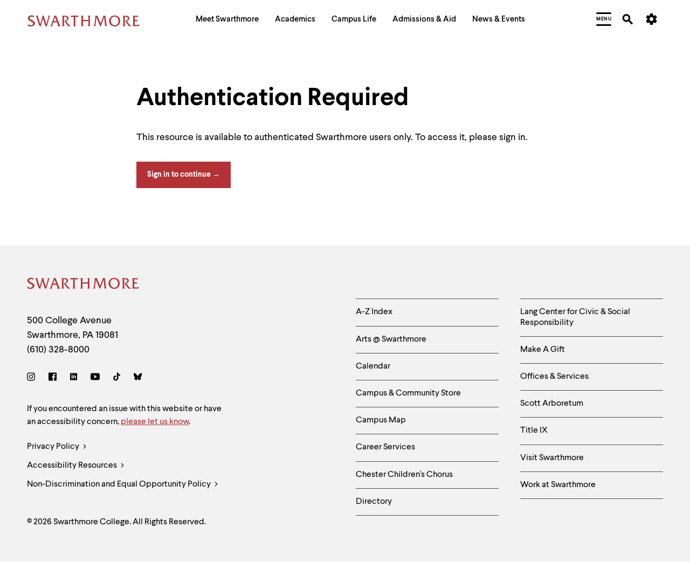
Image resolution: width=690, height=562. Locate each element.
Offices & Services (554, 376)
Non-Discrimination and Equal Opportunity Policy (119, 484)
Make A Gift (542, 349)
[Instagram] (33, 378)
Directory (374, 501)
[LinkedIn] (73, 378)
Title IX (534, 430)
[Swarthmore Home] (83, 285)
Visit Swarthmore (552, 458)
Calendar (373, 366)
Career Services (385, 447)
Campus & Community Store (408, 393)
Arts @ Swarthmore (391, 339)
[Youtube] (95, 378)
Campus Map (381, 420)
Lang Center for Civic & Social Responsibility (575, 317)
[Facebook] (52, 378)
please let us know (155, 422)
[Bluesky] (137, 378)
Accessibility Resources (73, 465)
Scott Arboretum (551, 403)
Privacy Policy (54, 446)
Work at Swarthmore (558, 485)
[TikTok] (117, 378)
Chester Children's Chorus (404, 474)
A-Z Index (374, 312)
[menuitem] (227, 21)
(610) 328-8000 (58, 350)
